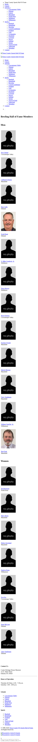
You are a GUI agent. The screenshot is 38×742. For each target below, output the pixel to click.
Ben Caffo (4, 207)
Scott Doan (4, 234)
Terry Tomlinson (6, 397)
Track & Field (13, 44)
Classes (7, 6)
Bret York (4, 451)
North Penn (12, 16)
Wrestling (11, 48)
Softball (11, 41)
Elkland (11, 11)
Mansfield (12, 15)
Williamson (12, 20)
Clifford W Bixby (6, 180)
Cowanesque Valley (15, 9)
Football (11, 30)
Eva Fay (3, 597)
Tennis (11, 43)
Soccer (11, 39)
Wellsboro (12, 18)
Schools (8, 8)
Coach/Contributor (14, 29)
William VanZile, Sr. (7, 424)
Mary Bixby (5, 516)
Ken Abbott (4, 152)
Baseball (11, 23)
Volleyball (12, 46)
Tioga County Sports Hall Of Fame (15, 2)
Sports (7, 22)
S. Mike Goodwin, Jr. (7, 261)
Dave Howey (5, 288)
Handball (11, 36)
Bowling (11, 27)
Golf (10, 32)
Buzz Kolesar (5, 315)
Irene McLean (5, 624)
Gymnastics (12, 34)
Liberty (11, 13)
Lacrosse (11, 37)
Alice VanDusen (6, 651)
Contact (7, 50)
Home (6, 4)
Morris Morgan (5, 370)
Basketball (12, 25)
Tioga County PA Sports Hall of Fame (21, 728)
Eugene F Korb (6, 343)
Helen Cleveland (6, 543)
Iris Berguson (5, 488)
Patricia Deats (5, 570)
